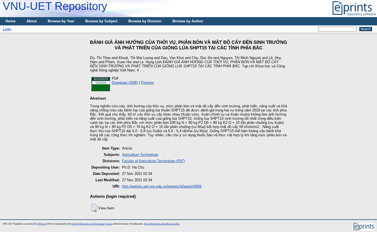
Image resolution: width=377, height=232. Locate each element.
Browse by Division (144, 21)
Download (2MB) (125, 83)
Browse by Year (61, 21)
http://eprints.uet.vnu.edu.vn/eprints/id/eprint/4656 (161, 186)
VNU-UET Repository (55, 6)
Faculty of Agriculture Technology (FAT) (153, 161)
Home (10, 21)
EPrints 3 (42, 224)
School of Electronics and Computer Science (91, 224)
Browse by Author (187, 21)
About (31, 21)
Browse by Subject (101, 21)
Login (7, 29)
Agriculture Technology (140, 155)
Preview (147, 83)
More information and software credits (161, 224)
